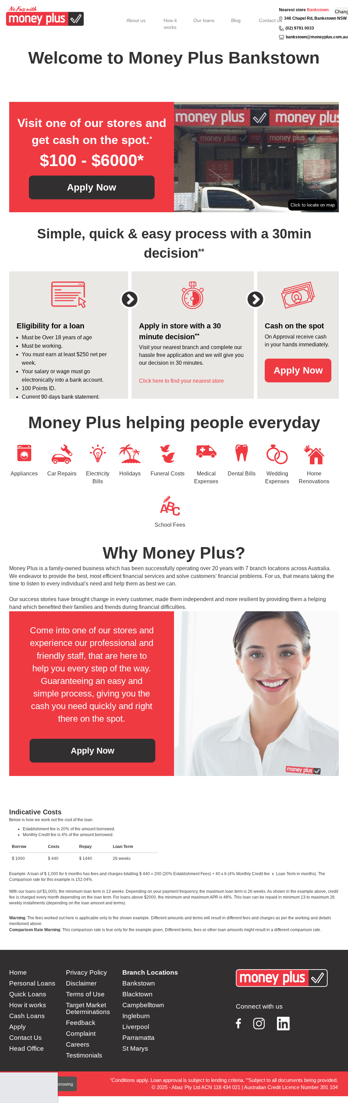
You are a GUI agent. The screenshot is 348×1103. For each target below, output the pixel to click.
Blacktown (137, 994)
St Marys (135, 1048)
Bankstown (318, 9)
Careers (77, 1044)
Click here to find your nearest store (181, 381)
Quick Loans (27, 994)
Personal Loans (32, 983)
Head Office (26, 1048)
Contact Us (25, 1037)
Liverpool (135, 1027)
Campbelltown (143, 1005)
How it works (27, 1005)
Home (18, 972)
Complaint (80, 1033)
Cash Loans (27, 1016)
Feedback (80, 1022)
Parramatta (138, 1037)
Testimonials (84, 1055)
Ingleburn (136, 1016)
